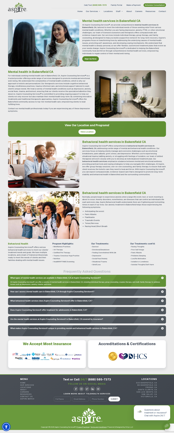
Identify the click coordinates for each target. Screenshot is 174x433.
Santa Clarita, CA (147, 390)
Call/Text (95, 5)
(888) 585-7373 (99, 379)
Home (80, 11)
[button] (6, 426)
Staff (118, 11)
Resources (150, 11)
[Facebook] (76, 389)
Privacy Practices (83, 427)
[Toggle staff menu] (122, 11)
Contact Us (26, 397)
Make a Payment (133, 5)
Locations (108, 11)
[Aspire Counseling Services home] (17, 8)
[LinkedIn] (92, 389)
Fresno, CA (151, 387)
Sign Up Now (91, 59)
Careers (138, 11)
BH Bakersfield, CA (147, 385)
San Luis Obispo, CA (147, 392)
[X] (87, 389)
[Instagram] (81, 389)
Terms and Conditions (98, 427)
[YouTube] (98, 389)
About (129, 11)
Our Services (92, 11)
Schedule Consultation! (155, 5)
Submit (114, 399)
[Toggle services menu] (99, 11)
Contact (162, 11)
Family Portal (116, 5)
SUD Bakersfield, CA (146, 383)
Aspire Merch (27, 399)
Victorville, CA (149, 397)
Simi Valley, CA (149, 394)
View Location (87, 132)
